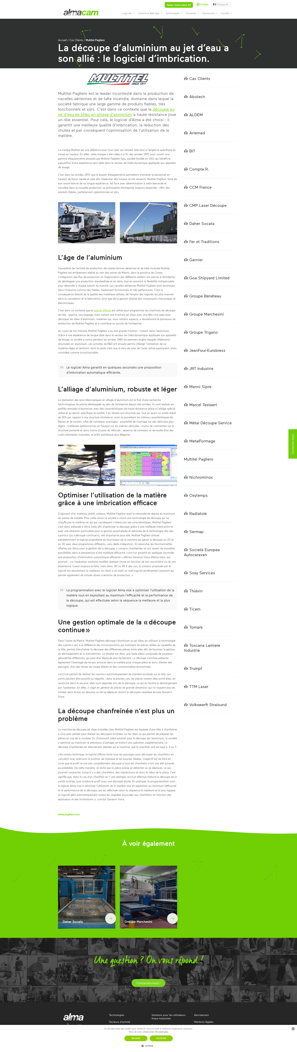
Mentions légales (203, 1021)
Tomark (196, 627)
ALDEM (196, 114)
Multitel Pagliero (198, 459)
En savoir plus (161, 1031)
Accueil (62, 40)
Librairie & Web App (148, 13)
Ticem (194, 608)
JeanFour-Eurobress (207, 350)
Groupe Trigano (203, 332)
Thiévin (196, 590)
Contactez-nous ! (148, 983)
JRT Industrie (201, 368)
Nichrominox (201, 477)
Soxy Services (202, 572)
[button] (148, 1046)
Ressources (208, 13)
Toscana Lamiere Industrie (202, 647)
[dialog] (148, 1038)
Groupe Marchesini (206, 314)
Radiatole (198, 513)
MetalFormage (202, 440)
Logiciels (127, 13)
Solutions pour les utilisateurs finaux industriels (168, 1016)
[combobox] (293, 1028)
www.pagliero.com (69, 814)
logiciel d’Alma (102, 310)
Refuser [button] (136, 1038)
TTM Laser (198, 686)
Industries (191, 13)
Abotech (197, 96)
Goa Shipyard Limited (209, 277)
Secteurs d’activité (119, 1021)
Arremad (197, 132)
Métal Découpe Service (210, 422)
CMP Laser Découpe (208, 205)
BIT (192, 150)
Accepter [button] (161, 1038)
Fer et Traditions (204, 241)
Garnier (196, 259)
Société (225, 13)
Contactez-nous (292, 444)
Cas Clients (76, 40)
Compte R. (199, 169)
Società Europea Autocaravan (202, 552)
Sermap (196, 531)
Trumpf (195, 668)
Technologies (173, 13)
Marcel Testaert (203, 404)
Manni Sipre (200, 386)
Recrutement (201, 1014)
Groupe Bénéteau (205, 295)
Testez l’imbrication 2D (179, 5)
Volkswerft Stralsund (208, 704)
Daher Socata (201, 223)
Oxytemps (198, 495)
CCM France (200, 187)
